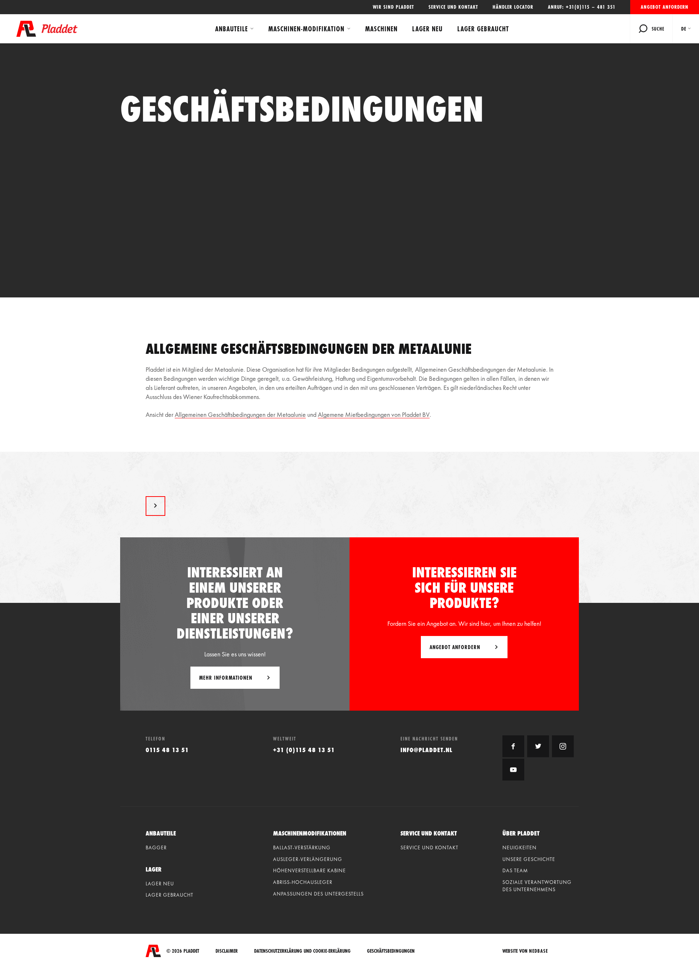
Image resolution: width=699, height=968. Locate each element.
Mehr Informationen (225, 677)
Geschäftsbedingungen (391, 951)
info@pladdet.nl (426, 750)
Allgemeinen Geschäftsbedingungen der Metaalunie (240, 414)
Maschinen (381, 28)
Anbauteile (231, 28)
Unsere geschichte (528, 859)
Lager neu (427, 28)
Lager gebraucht (483, 28)
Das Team (515, 870)
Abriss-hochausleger (302, 882)
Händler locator (513, 7)
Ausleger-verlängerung (307, 859)
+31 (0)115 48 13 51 (304, 750)
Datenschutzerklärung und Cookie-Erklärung (302, 951)
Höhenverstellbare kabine (309, 870)
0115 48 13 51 (167, 750)
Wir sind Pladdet (393, 7)
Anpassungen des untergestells (318, 893)
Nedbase (538, 951)
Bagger (156, 847)
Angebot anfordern (664, 7)
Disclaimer (227, 951)
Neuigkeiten (519, 847)
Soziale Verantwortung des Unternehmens (537, 886)
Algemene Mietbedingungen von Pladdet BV (374, 414)
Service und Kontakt (453, 7)
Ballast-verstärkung (302, 847)
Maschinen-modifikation (306, 28)
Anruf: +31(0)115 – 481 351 (582, 7)
